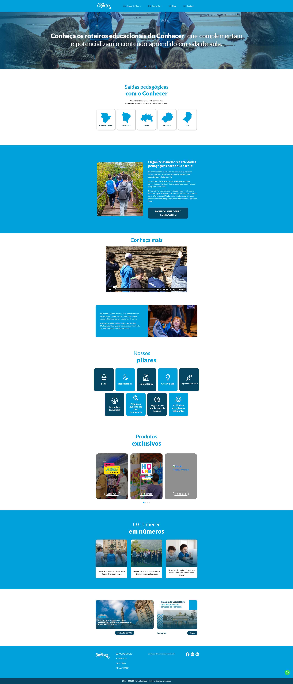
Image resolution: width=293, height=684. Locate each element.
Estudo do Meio (133, 6)
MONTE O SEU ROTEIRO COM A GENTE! (168, 213)
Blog (174, 6)
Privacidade (122, 668)
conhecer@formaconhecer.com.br (161, 654)
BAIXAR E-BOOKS (124, 633)
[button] (145, 66)
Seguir (192, 633)
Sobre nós (156, 6)
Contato (190, 6)
